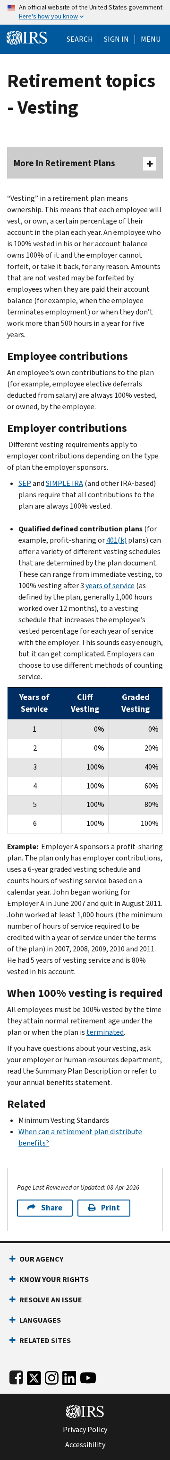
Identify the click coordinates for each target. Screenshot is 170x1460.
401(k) (116, 540)
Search (80, 39)
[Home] (27, 37)
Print (110, 1207)
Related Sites (45, 1340)
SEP (24, 483)
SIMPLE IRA (64, 483)
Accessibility (85, 1445)
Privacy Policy (85, 1429)
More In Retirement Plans (64, 163)
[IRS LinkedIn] (69, 1376)
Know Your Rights (54, 1279)
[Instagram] (52, 1376)
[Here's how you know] (85, 12)
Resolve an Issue (50, 1300)
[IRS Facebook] (16, 1376)
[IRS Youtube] (88, 1376)
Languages (40, 1320)
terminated (105, 1032)
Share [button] (51, 1207)
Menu (151, 39)
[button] (116, 39)
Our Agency (41, 1259)
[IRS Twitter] (34, 1376)
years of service (110, 586)
